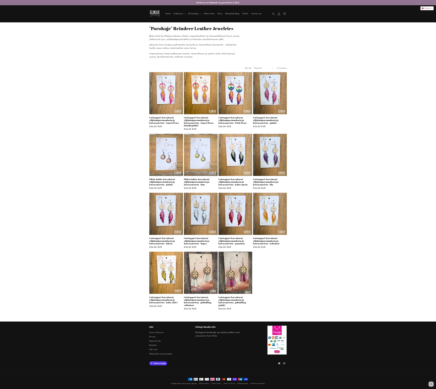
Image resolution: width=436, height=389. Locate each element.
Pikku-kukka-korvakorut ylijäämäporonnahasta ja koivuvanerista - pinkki (162, 182)
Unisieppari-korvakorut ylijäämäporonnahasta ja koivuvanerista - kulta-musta (233, 182)
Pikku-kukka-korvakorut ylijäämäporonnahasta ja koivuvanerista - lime (197, 182)
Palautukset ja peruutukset (160, 354)
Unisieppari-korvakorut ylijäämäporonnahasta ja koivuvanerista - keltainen (266, 241)
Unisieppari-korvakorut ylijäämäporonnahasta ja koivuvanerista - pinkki (266, 120)
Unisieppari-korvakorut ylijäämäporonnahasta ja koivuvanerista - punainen (231, 241)
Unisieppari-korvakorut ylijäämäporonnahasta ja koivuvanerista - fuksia (162, 241)
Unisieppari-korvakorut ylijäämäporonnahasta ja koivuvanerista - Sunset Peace (164, 120)
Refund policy (204, 383)
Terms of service (229, 383)
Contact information (258, 383)
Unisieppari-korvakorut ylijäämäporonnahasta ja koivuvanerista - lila (266, 182)
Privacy (152, 337)
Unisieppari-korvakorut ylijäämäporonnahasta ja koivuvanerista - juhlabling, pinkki (232, 301)
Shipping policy (242, 383)
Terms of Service (156, 332)
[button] (179, 13)
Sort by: (248, 68)
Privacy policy (216, 383)
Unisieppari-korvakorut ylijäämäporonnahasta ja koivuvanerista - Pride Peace (232, 120)
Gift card (153, 349)
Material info (155, 341)
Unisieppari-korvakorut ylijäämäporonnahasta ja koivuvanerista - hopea (196, 241)
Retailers (153, 345)
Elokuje (179, 383)
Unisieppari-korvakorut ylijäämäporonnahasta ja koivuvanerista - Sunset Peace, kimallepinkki (199, 121)
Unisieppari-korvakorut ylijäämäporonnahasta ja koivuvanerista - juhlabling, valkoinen (198, 301)
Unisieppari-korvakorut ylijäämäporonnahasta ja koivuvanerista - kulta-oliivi (163, 300)
